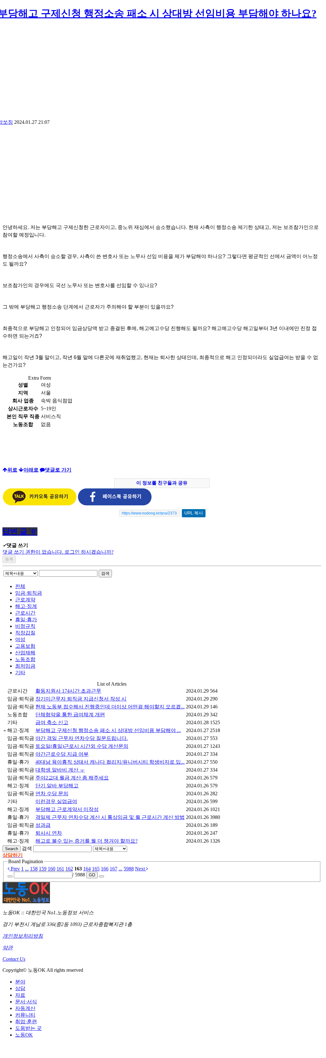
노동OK (24, 1034)
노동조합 (25, 659)
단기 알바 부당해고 (56, 785)
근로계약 (25, 599)
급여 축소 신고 (51, 722)
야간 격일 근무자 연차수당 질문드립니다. (81, 738)
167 (113, 868)
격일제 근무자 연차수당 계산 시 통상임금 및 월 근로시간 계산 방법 (110, 817)
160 (51, 868)
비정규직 (25, 626)
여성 (20, 639)
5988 (129, 868)
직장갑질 (25, 632)
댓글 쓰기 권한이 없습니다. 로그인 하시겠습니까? (58, 552)
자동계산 (25, 1008)
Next (140, 868)
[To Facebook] (115, 504)
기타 (20, 672)
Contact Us (14, 959)
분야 (20, 981)
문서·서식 (26, 1001)
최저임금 (25, 666)
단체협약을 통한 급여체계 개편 (70, 714)
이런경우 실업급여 (56, 801)
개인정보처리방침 (23, 936)
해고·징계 (26, 606)
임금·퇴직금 (28, 593)
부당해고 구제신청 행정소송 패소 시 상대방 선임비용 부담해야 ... (108, 730)
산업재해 (25, 652)
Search (11, 848)
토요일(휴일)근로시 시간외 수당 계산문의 (81, 746)
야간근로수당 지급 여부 (62, 754)
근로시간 (25, 613)
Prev (14, 868)
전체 (20, 586)
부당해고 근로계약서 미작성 (67, 809)
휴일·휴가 (26, 619)
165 (96, 868)
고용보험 (25, 646)
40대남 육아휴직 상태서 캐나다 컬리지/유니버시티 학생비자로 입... (110, 762)
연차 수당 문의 (51, 793)
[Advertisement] (56, 176)
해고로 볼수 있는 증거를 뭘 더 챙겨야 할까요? (86, 841)
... (27, 868)
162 (69, 868)
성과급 (43, 825)
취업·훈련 (26, 1021)
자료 (20, 995)
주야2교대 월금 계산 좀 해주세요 (72, 777)
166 (104, 868)
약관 (8, 947)
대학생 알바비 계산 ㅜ (60, 769)
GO (92, 875)
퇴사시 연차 (48, 833)
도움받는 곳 (28, 1028)
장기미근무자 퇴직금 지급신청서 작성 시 (80, 698)
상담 (20, 988)
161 (60, 868)
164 (87, 868)
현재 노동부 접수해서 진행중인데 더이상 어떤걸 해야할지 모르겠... (110, 706)
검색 (105, 573)
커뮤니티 (25, 1015)
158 (34, 868)
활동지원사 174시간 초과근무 (68, 691)
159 (42, 868)
